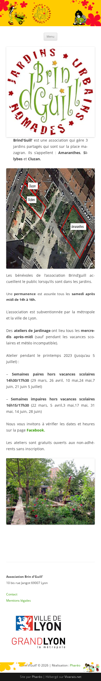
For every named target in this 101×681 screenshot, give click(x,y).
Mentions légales (18, 600)
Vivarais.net (72, 677)
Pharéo (37, 677)
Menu (50, 36)
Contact (11, 594)
